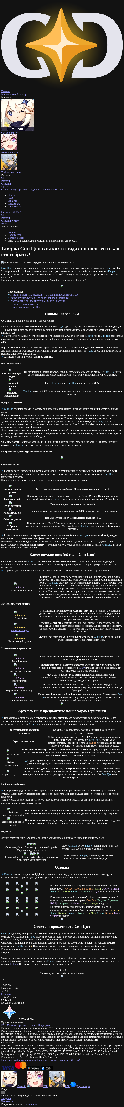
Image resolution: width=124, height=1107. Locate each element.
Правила (60, 189)
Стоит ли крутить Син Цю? (25, 307)
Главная (12, 232)
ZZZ (18, 212)
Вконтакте (7, 1101)
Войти (4, 223)
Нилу (82, 667)
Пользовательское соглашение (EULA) (58, 1060)
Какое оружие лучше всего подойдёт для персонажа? (39, 297)
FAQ (13, 189)
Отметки (6, 220)
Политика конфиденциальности (19, 1060)
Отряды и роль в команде (24, 304)
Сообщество (47, 189)
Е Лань (14, 964)
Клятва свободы (20, 630)
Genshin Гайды (16, 237)
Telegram (6, 1098)
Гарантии (22, 189)
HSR (13, 212)
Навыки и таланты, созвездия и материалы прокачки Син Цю (44, 294)
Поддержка (34, 189)
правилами (31, 1104)
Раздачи (5, 216)
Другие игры (83, 1086)
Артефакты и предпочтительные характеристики (37, 300)
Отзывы (5, 189)
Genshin (5, 212)
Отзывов (6, 994)
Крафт (4, 186)
